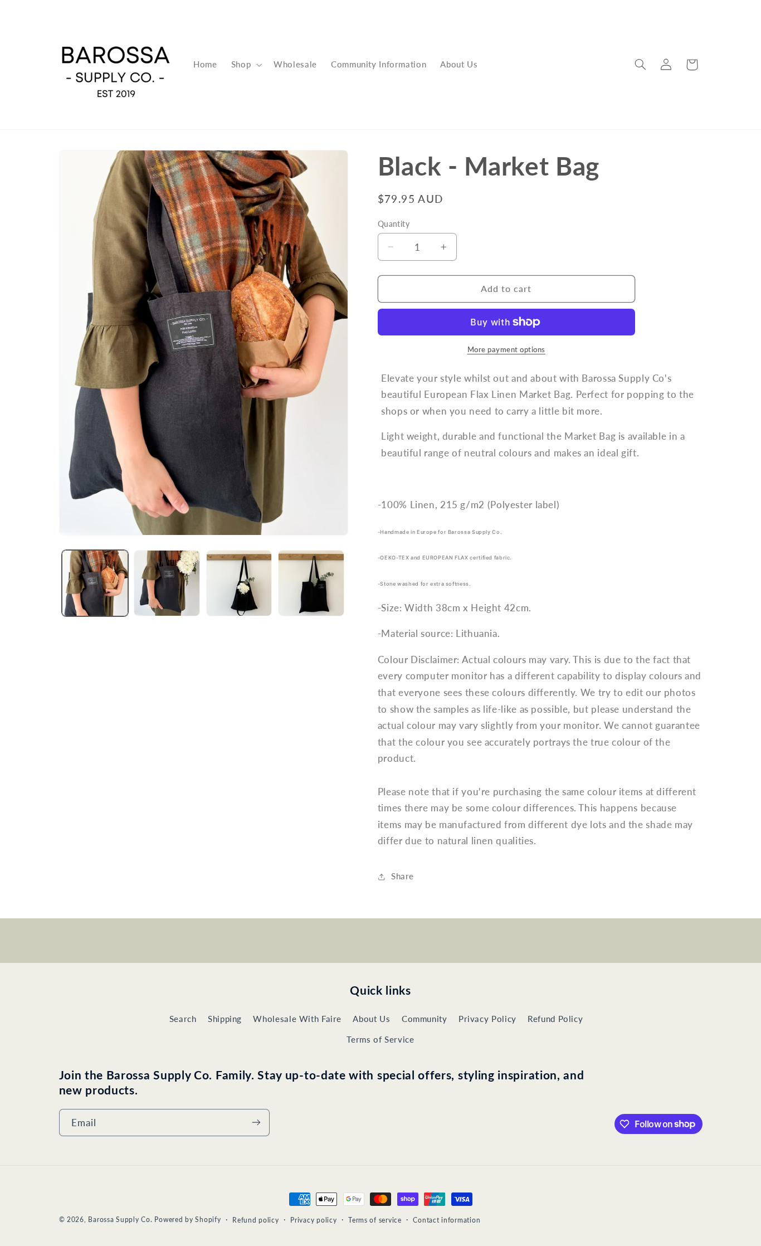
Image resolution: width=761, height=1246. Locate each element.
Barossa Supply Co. (120, 1219)
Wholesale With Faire (297, 1019)
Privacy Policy (487, 1019)
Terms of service (375, 1220)
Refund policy (255, 1220)
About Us (371, 1019)
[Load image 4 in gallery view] (311, 583)
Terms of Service (380, 1039)
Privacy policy (313, 1220)
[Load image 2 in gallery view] (167, 583)
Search (183, 1019)
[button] (245, 64)
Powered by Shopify (187, 1219)
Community (424, 1019)
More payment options (506, 349)
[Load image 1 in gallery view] (95, 583)
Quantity (393, 224)
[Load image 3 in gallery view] (239, 583)
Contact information (446, 1220)
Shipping (225, 1019)
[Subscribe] (256, 1122)
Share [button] (402, 876)
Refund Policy (555, 1019)
